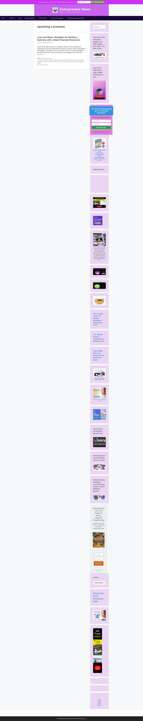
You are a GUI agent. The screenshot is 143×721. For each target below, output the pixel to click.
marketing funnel (41, 61)
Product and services (58, 61)
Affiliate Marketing (29, 18)
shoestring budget (68, 61)
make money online (78, 60)
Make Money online (47, 58)
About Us (11, 18)
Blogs (20, 18)
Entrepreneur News (75, 9)
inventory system (57, 60)
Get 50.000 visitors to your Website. (99, 702)
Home (3, 18)
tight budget (77, 61)
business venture (48, 60)
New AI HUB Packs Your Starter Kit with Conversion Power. (98, 355)
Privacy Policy (42, 18)
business (41, 60)
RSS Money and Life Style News (75, 18)
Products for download (57, 18)
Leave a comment (43, 64)
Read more (40, 54)
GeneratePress (82, 718)
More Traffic (49, 61)
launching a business (67, 60)
